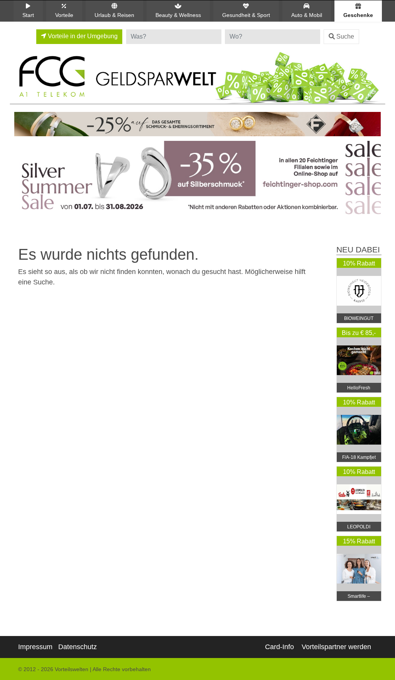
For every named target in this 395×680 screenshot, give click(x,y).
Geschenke (358, 15)
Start (28, 15)
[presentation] (21, 179)
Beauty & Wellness (178, 15)
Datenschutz (77, 647)
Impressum (35, 647)
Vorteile (64, 15)
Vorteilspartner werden (336, 647)
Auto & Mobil (306, 15)
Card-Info (279, 647)
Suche (345, 36)
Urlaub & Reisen (114, 15)
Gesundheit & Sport (246, 15)
